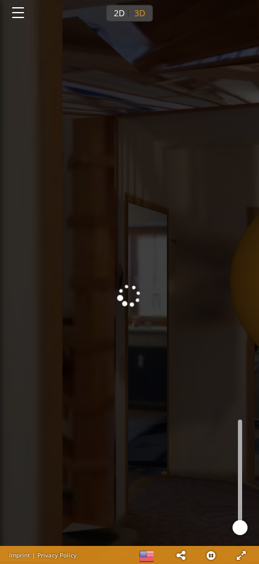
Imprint (19, 555)
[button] (181, 555)
